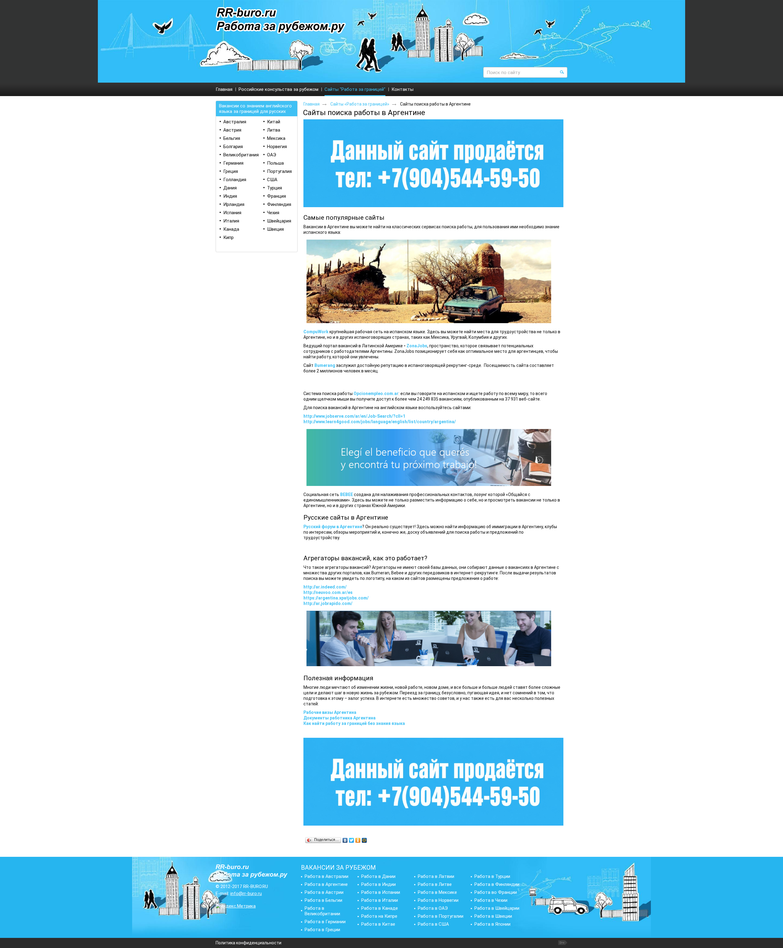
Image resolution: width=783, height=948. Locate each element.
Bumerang (324, 365)
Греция (230, 171)
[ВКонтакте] (345, 840)
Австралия (234, 122)
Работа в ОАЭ (433, 908)
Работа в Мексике (437, 892)
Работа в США (433, 924)
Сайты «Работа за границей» (359, 104)
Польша (275, 163)
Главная (311, 104)
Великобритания (241, 155)
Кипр (228, 237)
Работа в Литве (435, 884)
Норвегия (277, 146)
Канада (231, 229)
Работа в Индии (378, 884)
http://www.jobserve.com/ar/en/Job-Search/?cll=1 (354, 416)
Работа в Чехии (490, 900)
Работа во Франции (495, 892)
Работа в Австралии (326, 876)
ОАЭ (271, 155)
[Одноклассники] (358, 840)
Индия (230, 196)
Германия (233, 163)
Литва (273, 130)
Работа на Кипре (379, 916)
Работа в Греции (322, 929)
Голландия (234, 179)
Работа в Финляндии (496, 884)
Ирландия (233, 204)
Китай (273, 122)
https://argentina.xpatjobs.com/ (336, 597)
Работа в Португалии (440, 916)
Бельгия (231, 138)
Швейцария (279, 221)
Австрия (232, 130)
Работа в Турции (492, 876)
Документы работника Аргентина (339, 717)
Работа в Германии (325, 921)
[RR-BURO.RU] (281, 20)
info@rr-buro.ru (246, 893)
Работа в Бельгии (323, 900)
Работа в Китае (378, 924)
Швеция (275, 229)
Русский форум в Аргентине (332, 526)
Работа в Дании (378, 876)
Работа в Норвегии (438, 900)
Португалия (279, 171)
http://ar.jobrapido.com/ (327, 603)
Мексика (276, 138)
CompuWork (315, 331)
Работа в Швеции (493, 916)
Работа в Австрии (324, 892)
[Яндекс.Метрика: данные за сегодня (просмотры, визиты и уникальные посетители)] (236, 906)
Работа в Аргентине (326, 884)
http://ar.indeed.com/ (325, 586)
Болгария (233, 146)
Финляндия (279, 204)
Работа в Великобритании (322, 910)
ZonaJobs (416, 345)
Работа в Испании (380, 892)
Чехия (273, 212)
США (272, 179)
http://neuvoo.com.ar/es (328, 592)
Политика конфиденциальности (248, 942)
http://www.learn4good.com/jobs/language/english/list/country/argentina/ (379, 421)
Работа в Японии (492, 924)
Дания (230, 188)
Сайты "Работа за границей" (355, 89)
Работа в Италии (379, 900)
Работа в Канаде (379, 908)
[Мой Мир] (364, 840)
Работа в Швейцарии (496, 908)
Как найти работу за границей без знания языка (354, 723)
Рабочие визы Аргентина (329, 712)
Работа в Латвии (436, 876)
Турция (274, 188)
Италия (231, 221)
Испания (232, 212)
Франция (276, 196)
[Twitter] (351, 840)
